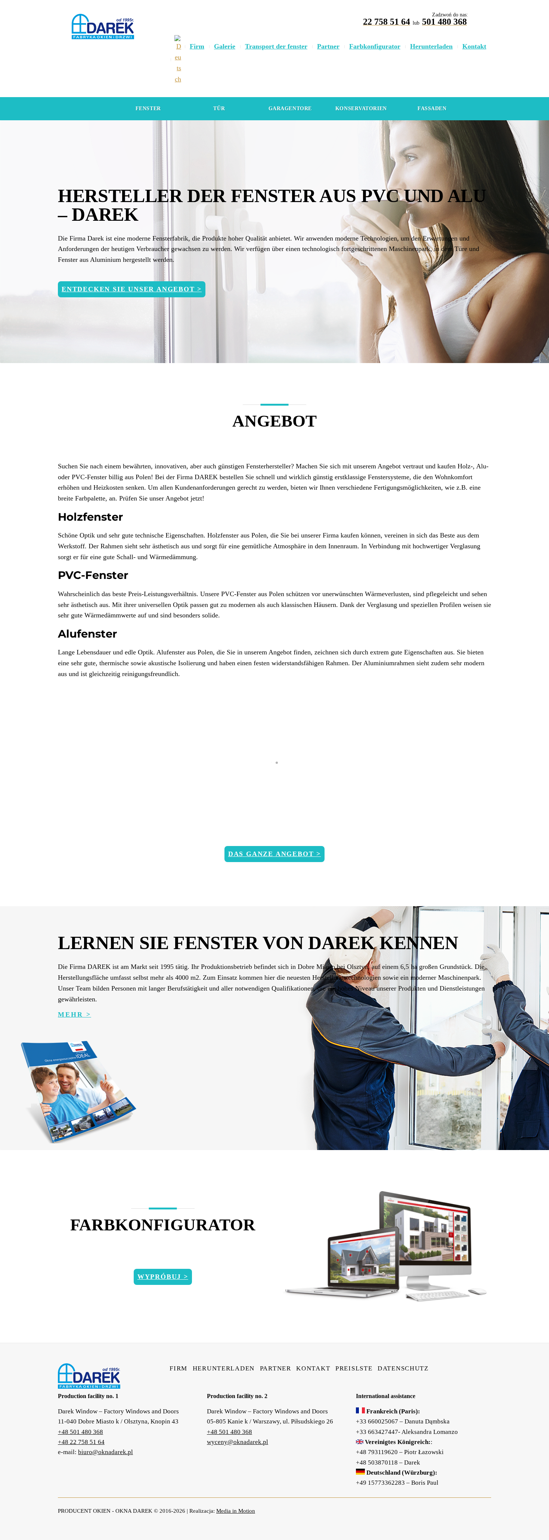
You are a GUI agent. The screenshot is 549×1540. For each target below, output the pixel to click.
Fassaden (432, 108)
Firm (197, 46)
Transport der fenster (276, 46)
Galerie (224, 46)
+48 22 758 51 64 (81, 1442)
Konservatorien (361, 108)
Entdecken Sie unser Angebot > (132, 289)
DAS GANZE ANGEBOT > (274, 854)
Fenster (148, 108)
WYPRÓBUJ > (162, 1276)
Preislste (353, 1368)
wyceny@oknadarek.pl (237, 1442)
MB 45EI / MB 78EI (274, 804)
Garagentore (290, 108)
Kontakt (474, 46)
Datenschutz (403, 1368)
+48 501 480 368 (80, 1431)
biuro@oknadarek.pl (105, 1452)
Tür (219, 108)
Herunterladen (431, 46)
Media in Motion (235, 1511)
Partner (328, 46)
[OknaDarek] (89, 1383)
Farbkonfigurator (374, 46)
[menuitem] (177, 60)
